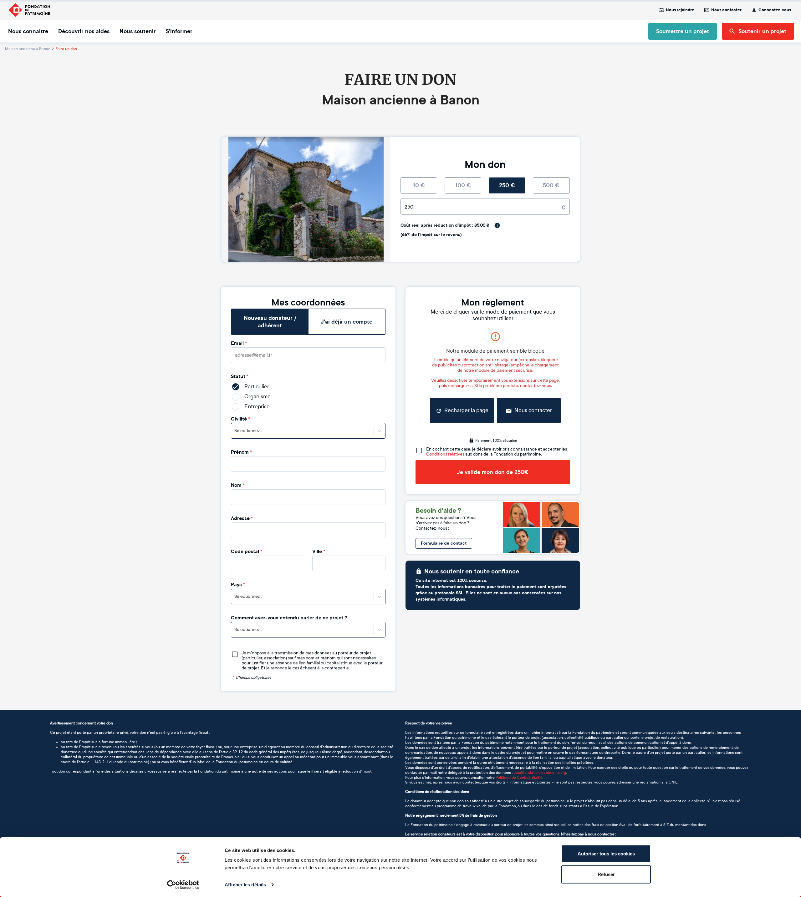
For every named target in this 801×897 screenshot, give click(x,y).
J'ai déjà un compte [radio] (346, 321)
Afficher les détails (245, 884)
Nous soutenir (138, 31)
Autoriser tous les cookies (606, 853)
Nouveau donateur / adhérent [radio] (270, 321)
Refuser (606, 874)
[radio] (418, 185)
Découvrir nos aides (84, 31)
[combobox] (234, 431)
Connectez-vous (774, 10)
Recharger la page (466, 410)
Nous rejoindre (680, 10)
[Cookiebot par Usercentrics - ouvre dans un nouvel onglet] (183, 884)
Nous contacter (726, 10)
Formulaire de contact (444, 543)
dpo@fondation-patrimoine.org (539, 772)
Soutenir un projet (762, 31)
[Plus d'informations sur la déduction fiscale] (497, 225)
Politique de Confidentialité (519, 777)
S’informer (179, 31)
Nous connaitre (28, 31)
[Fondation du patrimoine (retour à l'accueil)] (29, 10)
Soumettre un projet (682, 31)
